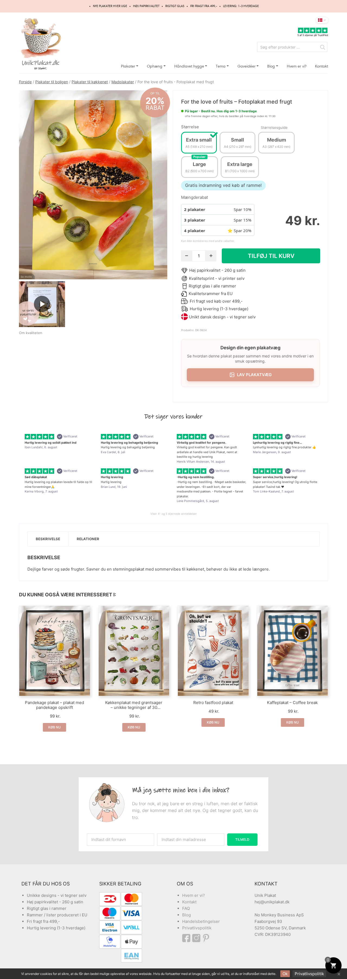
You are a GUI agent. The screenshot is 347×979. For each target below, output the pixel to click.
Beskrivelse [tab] (48, 539)
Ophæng (154, 66)
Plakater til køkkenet (90, 81)
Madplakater (122, 81)
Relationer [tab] (88, 539)
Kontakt (321, 66)
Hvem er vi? (296, 66)
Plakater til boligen (51, 81)
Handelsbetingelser (201, 921)
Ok (285, 973)
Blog (271, 66)
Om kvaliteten (30, 333)
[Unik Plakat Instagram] (197, 938)
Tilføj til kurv (271, 255)
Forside (25, 81)
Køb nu (54, 727)
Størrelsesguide (274, 127)
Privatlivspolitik (196, 927)
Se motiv (26, 276)
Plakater (128, 66)
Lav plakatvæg (254, 374)
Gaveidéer (246, 66)
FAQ (186, 908)
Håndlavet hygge (189, 66)
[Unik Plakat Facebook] (187, 938)
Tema (221, 66)
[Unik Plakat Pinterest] (206, 938)
